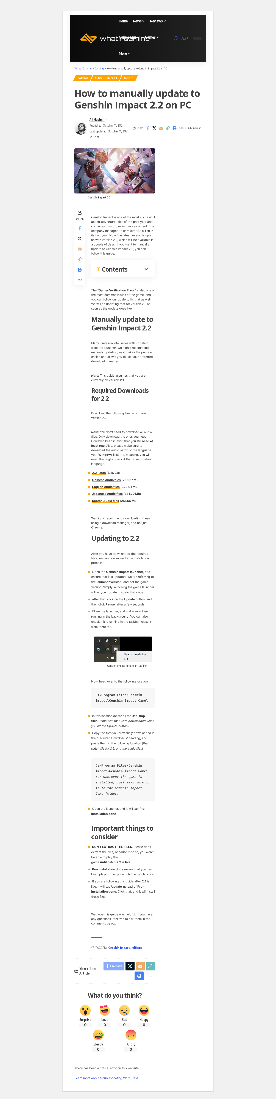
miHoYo (137, 948)
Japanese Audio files (107, 493)
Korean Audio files (105, 501)
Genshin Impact (106, 78)
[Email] (161, 128)
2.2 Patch (99, 473)
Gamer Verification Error (117, 290)
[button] (176, 38)
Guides (129, 78)
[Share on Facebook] (148, 128)
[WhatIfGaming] (114, 38)
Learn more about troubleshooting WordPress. (106, 1078)
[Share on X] (154, 128)
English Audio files (106, 487)
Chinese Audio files (106, 480)
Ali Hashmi (96, 119)
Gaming (82, 78)
